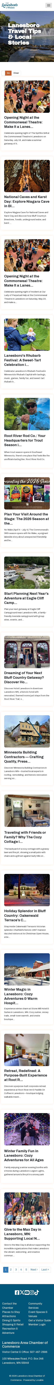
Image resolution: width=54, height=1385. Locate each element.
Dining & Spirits (11, 1320)
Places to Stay (11, 1312)
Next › (34, 1269)
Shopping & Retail (12, 1324)
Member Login (37, 1324)
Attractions (9, 1316)
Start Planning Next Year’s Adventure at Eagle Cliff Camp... (26, 598)
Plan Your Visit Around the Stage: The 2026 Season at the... (26, 518)
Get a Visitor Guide (39, 1320)
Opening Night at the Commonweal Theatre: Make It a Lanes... (23, 122)
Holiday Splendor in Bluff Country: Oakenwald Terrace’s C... (25, 915)
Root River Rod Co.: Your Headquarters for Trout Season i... (25, 440)
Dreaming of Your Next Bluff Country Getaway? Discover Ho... (24, 677)
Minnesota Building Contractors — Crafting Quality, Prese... (24, 756)
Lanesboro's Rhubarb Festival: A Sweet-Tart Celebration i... (22, 360)
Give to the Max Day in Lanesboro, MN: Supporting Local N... (22, 1234)
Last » (45, 1269)
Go (8, 73)
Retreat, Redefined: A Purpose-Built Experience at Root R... (25, 1075)
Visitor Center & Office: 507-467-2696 (24, 1352)
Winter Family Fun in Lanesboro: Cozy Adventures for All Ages (24, 1155)
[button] (49, 5)
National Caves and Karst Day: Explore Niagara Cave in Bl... (26, 201)
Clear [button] (16, 73)
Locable (39, 1380)
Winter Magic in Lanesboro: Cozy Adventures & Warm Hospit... (20, 996)
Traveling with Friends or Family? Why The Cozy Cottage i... (25, 837)
